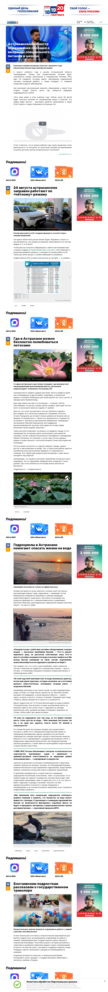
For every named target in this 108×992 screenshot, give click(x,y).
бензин (32, 305)
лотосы (17, 512)
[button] (70, 277)
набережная (18, 850)
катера (28, 850)
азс (16, 305)
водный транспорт (59, 850)
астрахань (26, 512)
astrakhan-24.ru (40, 59)
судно (36, 850)
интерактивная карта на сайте (42, 250)
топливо (23, 305)
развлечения (45, 850)
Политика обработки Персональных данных (51, 982)
